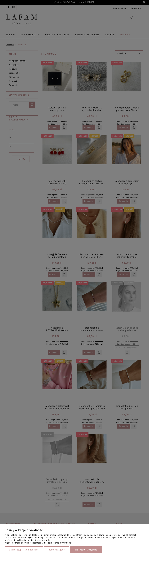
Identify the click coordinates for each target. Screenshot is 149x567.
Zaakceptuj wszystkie (86, 549)
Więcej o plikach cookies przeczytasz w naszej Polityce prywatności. (38, 542)
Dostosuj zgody (57, 549)
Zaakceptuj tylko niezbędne (24, 549)
